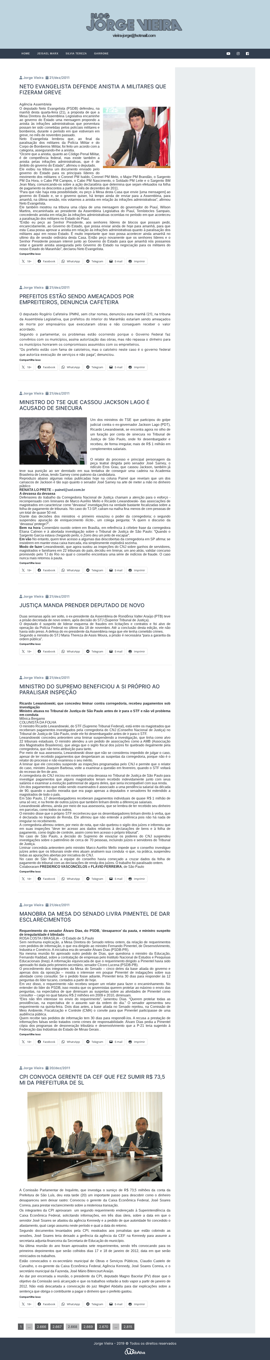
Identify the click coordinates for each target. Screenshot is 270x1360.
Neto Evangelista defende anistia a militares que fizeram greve (92, 89)
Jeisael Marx (47, 53)
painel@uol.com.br (70, 490)
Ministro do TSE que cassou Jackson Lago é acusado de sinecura (84, 405)
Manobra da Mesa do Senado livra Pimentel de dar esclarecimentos (94, 917)
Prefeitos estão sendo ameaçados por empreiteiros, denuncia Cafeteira (76, 299)
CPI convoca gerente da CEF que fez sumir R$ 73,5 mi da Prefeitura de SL (92, 1080)
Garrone (101, 53)
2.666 (41, 1327)
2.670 (103, 1327)
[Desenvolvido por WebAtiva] (135, 1351)
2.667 (57, 1327)
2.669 (88, 1327)
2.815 (128, 1327)
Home (26, 53)
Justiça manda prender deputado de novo (81, 605)
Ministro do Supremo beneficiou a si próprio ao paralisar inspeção (89, 689)
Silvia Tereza (76, 53)
